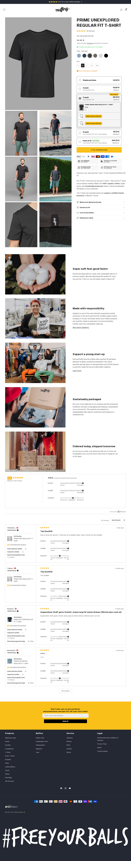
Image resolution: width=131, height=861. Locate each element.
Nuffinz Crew (40, 738)
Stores (69, 752)
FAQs (68, 745)
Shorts (7, 741)
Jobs (37, 752)
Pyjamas (8, 759)
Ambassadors (40, 745)
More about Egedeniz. (81, 327)
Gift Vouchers (9, 781)
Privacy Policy (102, 744)
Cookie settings (102, 751)
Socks (7, 770)
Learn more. (77, 371)
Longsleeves (9, 749)
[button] (4, 9)
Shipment (70, 738)
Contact (69, 749)
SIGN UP (65, 721)
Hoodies (8, 745)
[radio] (79, 55)
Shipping (90, 43)
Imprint (99, 748)
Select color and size (93, 116)
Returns (69, 741)
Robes (7, 774)
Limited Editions (10, 767)
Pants (7, 763)
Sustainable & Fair (42, 741)
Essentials (8, 778)
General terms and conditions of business (107, 739)
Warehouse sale (10, 738)
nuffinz (12, 812)
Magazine (39, 749)
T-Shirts (7, 752)
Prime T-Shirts (10, 756)
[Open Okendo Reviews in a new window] (118, 512)
